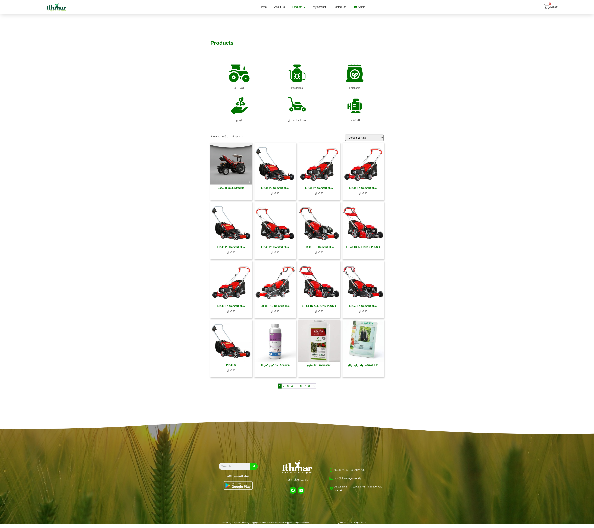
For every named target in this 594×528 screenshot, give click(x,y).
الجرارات (239, 88)
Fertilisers (354, 88)
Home (263, 7)
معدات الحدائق (297, 120)
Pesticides (297, 88)
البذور (239, 120)
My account (319, 7)
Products (297, 7)
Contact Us (340, 7)
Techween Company (240, 522)
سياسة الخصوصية (361, 522)
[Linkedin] (301, 490)
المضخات (355, 120)
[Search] (254, 466)
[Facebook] (293, 490)
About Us (279, 7)
